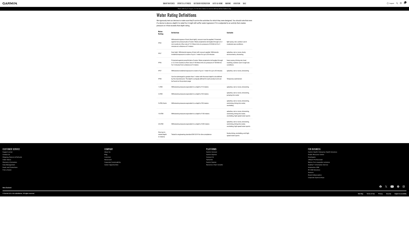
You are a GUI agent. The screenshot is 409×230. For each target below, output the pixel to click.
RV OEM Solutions (314, 170)
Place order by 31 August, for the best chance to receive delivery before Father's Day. (204, 8)
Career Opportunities (111, 165)
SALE (244, 3)
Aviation (236, 3)
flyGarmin (209, 159)
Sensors (311, 172)
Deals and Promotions (10, 167)
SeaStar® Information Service (318, 165)
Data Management (9, 165)
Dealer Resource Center (316, 154)
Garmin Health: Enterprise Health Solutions (322, 152)
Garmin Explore (211, 162)
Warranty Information (10, 162)
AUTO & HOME (218, 3)
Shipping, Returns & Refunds (12, 157)
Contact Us (6, 154)
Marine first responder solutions (319, 162)
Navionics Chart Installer (214, 165)
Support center (8, 152)
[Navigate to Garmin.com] (10, 3)
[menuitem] (390, 3)
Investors (107, 157)
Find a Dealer (7, 170)
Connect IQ (210, 157)
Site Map (360, 194)
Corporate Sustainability (112, 162)
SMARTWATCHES (169, 3)
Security (388, 194)
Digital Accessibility (400, 194)
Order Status (7, 159)
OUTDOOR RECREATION (202, 3)
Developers (312, 157)
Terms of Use (371, 194)
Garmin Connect (211, 152)
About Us (107, 152)
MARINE (228, 3)
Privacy (380, 194)
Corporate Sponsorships (316, 177)
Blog (105, 154)
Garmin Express (211, 154)
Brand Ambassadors (315, 175)
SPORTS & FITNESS (184, 3)
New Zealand (7, 188)
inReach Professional (315, 159)
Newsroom (108, 159)
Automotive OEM (313, 167)
